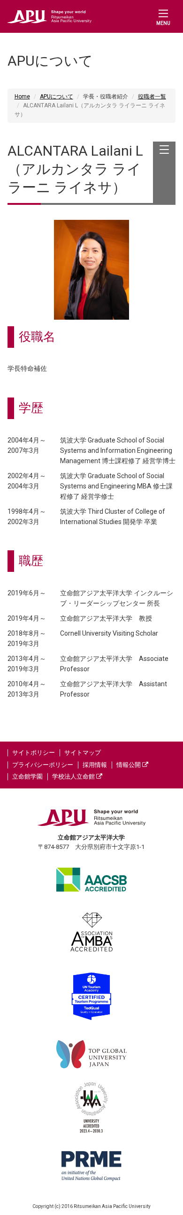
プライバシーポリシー (42, 764)
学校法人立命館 (74, 776)
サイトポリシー (33, 752)
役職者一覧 (152, 96)
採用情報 (95, 764)
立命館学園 (27, 776)
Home (22, 96)
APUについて (56, 96)
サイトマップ (82, 752)
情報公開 (129, 764)
